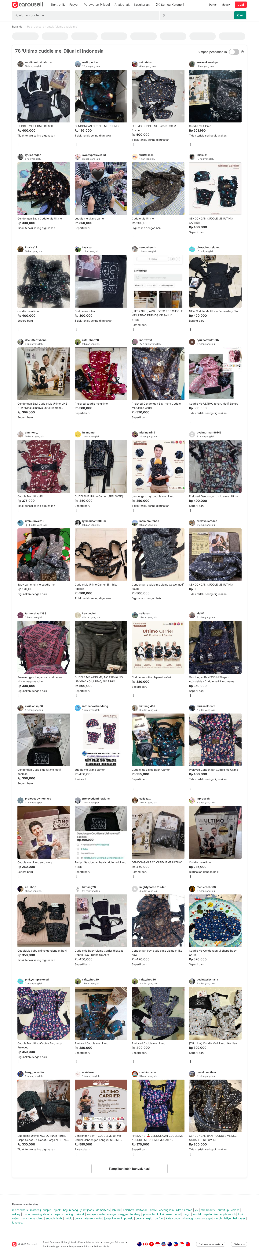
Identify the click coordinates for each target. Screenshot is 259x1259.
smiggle (123, 1214)
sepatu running (63, 1214)
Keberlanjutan (93, 1242)
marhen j (35, 1210)
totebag (135, 1214)
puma (26, 1214)
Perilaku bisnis (101, 1246)
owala (78, 1218)
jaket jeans (87, 1210)
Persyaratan (75, 1246)
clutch (218, 1218)
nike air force (184, 1210)
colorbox (128, 1210)
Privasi (87, 1246)
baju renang (70, 1210)
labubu (116, 1210)
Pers (80, 1242)
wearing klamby (42, 1214)
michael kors (20, 1210)
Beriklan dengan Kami (54, 1246)
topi (240, 1214)
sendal (197, 1214)
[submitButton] (240, 15)
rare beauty (208, 1210)
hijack (57, 1210)
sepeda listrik (54, 1218)
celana (235, 1210)
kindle (153, 1210)
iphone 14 (149, 1214)
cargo (186, 1214)
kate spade (173, 1218)
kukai (160, 1214)
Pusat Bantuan (51, 1242)
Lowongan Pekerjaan (114, 1242)
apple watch (227, 1214)
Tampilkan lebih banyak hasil (129, 1169)
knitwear (141, 1210)
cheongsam (166, 1210)
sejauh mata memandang (27, 1218)
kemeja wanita (96, 1214)
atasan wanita (93, 1218)
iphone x (17, 1222)
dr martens (103, 1210)
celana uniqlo (144, 1218)
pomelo (128, 1218)
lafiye (227, 1218)
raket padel (173, 1214)
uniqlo (68, 1218)
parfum (159, 1218)
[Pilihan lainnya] (18, 144)
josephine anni (113, 1218)
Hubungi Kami (68, 1242)
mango (111, 1214)
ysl (196, 1210)
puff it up (223, 1210)
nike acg (187, 1218)
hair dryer (239, 1218)
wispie (47, 1210)
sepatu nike (210, 1214)
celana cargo (203, 1218)
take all (79, 1214)
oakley (16, 1214)
